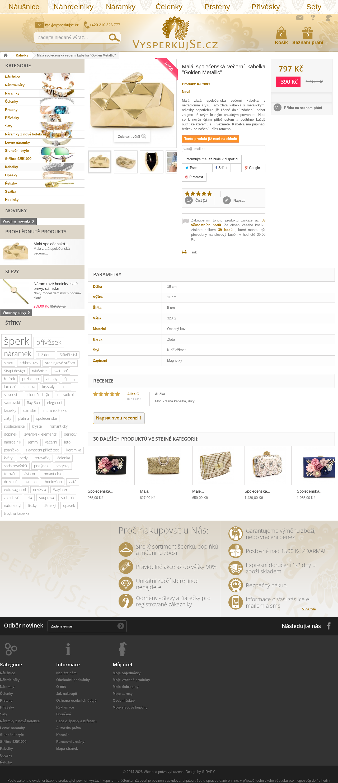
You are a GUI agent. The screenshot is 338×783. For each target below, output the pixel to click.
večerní (51, 442)
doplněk (10, 434)
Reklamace (65, 707)
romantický (59, 426)
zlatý (7, 418)
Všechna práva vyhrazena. (164, 772)
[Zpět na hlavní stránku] (6, 55)
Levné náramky (17, 142)
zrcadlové (11, 497)
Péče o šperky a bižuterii (76, 721)
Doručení (63, 714)
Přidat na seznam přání (302, 108)
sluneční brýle (38, 394)
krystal (37, 426)
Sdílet (222, 168)
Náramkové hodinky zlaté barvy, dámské (56, 286)
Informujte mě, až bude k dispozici (211, 159)
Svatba (10, 192)
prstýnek (41, 465)
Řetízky (11, 183)
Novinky (16, 210)
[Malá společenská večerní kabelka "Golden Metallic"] (99, 162)
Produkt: (189, 84)
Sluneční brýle (17, 151)
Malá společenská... (51, 244)
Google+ (255, 168)
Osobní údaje (124, 700)
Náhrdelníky (73, 7)
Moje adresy (123, 694)
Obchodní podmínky (73, 680)
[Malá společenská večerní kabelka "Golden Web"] (163, 465)
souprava (46, 497)
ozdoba (30, 481)
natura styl (12, 505)
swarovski (12, 402)
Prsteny (217, 7)
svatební (61, 370)
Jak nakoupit (66, 694)
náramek (17, 353)
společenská (46, 418)
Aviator (29, 473)
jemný (33, 442)
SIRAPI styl (68, 354)
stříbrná (67, 497)
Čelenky (169, 7)
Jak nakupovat (313, 17)
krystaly (48, 386)
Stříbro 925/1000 (18, 159)
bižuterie (45, 354)
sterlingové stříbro (60, 362)
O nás (61, 687)
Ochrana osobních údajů (76, 700)
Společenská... (100, 491)
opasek (69, 505)
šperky (69, 378)
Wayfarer (60, 489)
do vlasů (10, 481)
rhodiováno (53, 481)
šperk (16, 341)
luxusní (10, 386)
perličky (70, 434)
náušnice (39, 370)
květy (8, 457)
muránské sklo (55, 410)
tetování (10, 473)
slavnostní (12, 394)
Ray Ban (33, 402)
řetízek (9, 378)
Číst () (200, 200)
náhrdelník (12, 442)
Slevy (12, 271)
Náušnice (24, 7)
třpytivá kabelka (16, 513)
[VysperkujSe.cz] (175, 33)
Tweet (194, 168)
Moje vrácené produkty (131, 680)
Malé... (198, 491)
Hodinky (11, 200)
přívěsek (49, 342)
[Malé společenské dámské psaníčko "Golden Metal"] (215, 465)
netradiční (65, 394)
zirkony (51, 378)
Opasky (11, 175)
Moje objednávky (126, 673)
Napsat (238, 200)
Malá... (146, 491)
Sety (313, 7)
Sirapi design (14, 370)
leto (67, 442)
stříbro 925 (29, 362)
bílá (29, 497)
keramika (73, 449)
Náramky (120, 7)
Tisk (193, 252)
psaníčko (11, 449)
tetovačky (42, 457)
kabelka (29, 386)
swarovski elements (40, 434)
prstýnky (62, 465)
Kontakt (62, 735)
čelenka (63, 457)
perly (23, 457)
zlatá (72, 481)
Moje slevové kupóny (130, 707)
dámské (29, 410)
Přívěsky (265, 7)
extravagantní (15, 489)
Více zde (309, 609)
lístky (32, 505)
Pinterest (195, 177)
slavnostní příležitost (42, 449)
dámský (50, 505)
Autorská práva (68, 728)
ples (65, 386)
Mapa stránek (67, 749)
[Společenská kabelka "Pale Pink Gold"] (268, 465)
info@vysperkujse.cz (61, 25)
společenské (14, 426)
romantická (52, 473)
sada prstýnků (15, 465)
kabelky (10, 410)
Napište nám (300, 17)
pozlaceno (30, 378)
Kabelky (22, 55)
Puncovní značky (70, 742)
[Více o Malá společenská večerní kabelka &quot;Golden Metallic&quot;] (16, 252)
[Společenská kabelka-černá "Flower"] (111, 465)
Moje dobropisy (125, 687)
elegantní (54, 402)
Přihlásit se (328, 18)
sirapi (8, 362)
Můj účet (123, 664)
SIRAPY (208, 772)
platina (23, 418)
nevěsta (39, 489)
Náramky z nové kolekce (25, 134)
